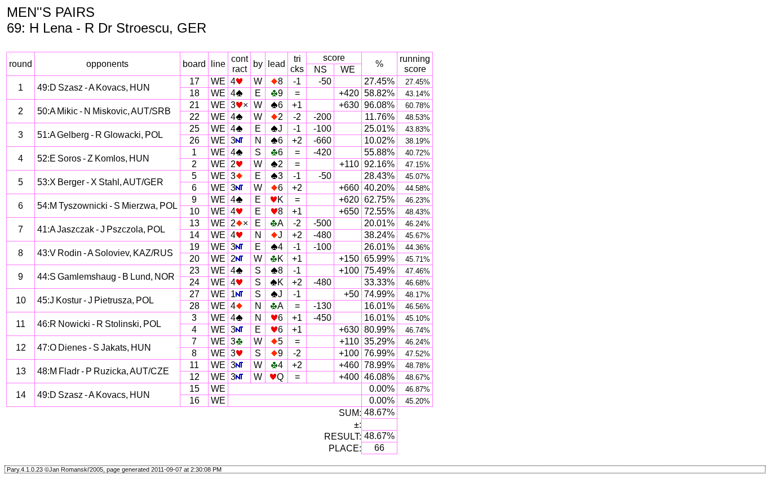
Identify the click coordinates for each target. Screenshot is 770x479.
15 (194, 388)
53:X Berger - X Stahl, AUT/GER (100, 182)
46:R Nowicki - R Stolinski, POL (99, 324)
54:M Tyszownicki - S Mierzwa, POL (107, 206)
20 (194, 258)
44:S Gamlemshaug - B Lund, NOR (106, 276)
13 (194, 223)
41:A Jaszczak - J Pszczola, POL (101, 229)
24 (194, 282)
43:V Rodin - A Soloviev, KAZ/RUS (105, 253)
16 (194, 400)
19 (194, 247)
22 (194, 117)
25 (194, 128)
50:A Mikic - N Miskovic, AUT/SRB (104, 111)
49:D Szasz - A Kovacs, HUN (93, 87)
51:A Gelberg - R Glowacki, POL (100, 135)
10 (194, 211)
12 (194, 377)
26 (194, 140)
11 (194, 365)
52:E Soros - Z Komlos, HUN (93, 158)
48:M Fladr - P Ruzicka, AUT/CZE (103, 371)
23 (194, 270)
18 (194, 93)
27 (194, 294)
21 (194, 105)
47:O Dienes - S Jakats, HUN (94, 347)
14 (194, 235)
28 (194, 306)
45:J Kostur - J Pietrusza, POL (95, 300)
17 (194, 81)
